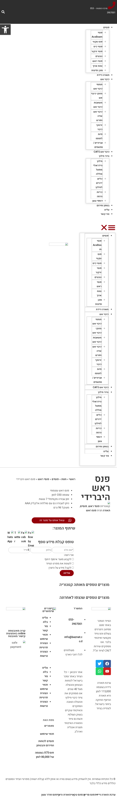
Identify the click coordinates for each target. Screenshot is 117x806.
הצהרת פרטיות (43, 645)
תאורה (106, 510)
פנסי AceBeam (97, 245)
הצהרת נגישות (44, 654)
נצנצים (99, 56)
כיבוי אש (104, 79)
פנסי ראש (97, 61)
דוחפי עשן (97, 201)
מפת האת (48, 720)
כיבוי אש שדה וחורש (97, 116)
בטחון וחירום (103, 205)
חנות (63, 479)
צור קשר (105, 214)
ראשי (72, 479)
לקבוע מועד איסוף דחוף (57, 559)
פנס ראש (91, 510)
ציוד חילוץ (104, 156)
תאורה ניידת (103, 75)
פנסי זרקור (96, 51)
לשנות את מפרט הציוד (58, 564)
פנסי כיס (98, 46)
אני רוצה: (69, 555)
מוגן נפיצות (97, 70)
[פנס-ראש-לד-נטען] (93, 503)
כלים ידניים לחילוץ (98, 183)
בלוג (45, 622)
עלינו (106, 210)
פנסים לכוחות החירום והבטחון (45, 743)
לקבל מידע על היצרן (60, 568)
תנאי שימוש (44, 637)
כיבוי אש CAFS (101, 152)
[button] (97, 228)
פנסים (106, 27)
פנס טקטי (97, 42)
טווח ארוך (97, 66)
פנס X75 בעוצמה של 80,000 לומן (44, 755)
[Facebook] (107, 664)
